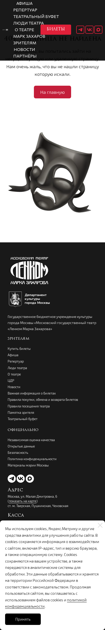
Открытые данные (21, 446)
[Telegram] (80, 30)
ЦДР (11, 381)
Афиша (13, 355)
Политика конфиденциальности (32, 459)
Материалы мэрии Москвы (28, 465)
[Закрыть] (100, 525)
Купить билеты (19, 349)
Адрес (15, 490)
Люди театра (17, 368)
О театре (14, 374)
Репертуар (16, 361)
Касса (16, 515)
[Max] (98, 30)
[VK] (89, 30)
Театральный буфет (22, 419)
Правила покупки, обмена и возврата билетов (43, 400)
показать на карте (22, 501)
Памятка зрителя (21, 412)
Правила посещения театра (29, 406)
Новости (14, 387)
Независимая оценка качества (31, 440)
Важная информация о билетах (32, 393)
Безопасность (18, 453)
